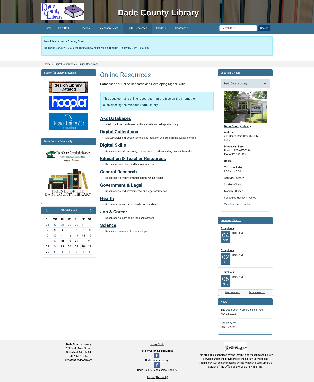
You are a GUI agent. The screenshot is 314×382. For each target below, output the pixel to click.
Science (108, 225)
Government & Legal (121, 185)
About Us (161, 28)
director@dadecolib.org (78, 360)
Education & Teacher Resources (133, 158)
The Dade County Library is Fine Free (242, 309)
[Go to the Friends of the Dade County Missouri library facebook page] (68, 182)
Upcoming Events (231, 220)
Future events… (257, 292)
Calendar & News (108, 28)
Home (48, 28)
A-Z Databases (115, 118)
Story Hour (227, 228)
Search (264, 28)
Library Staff (157, 344)
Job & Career (113, 212)
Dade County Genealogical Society (157, 370)
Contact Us (181, 28)
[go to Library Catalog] (68, 87)
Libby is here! (228, 323)
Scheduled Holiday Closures (240, 197)
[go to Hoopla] (68, 102)
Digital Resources (137, 28)
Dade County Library (235, 83)
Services (85, 28)
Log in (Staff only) (157, 377)
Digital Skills (113, 145)
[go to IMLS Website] (235, 347)
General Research (118, 171)
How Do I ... (64, 28)
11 (62, 235)
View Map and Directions (238, 204)
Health (107, 198)
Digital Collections (119, 131)
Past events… (232, 292)
